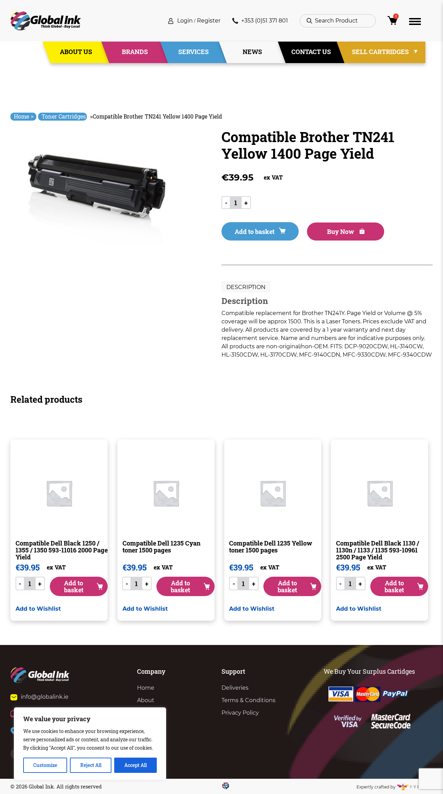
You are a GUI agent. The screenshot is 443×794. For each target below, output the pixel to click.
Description (245, 287)
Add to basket (254, 231)
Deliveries (235, 687)
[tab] (246, 287)
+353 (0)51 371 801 (264, 20)
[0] (392, 22)
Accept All (135, 765)
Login (185, 20)
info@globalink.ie (45, 696)
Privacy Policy (240, 712)
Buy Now (341, 231)
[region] (90, 743)
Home (24, 116)
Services (193, 51)
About (145, 700)
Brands (135, 51)
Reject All (90, 765)
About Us (76, 51)
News (252, 51)
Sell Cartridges (380, 51)
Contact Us (311, 51)
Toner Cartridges (64, 116)
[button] (38, 608)
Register (208, 20)
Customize (45, 765)
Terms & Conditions (248, 700)
